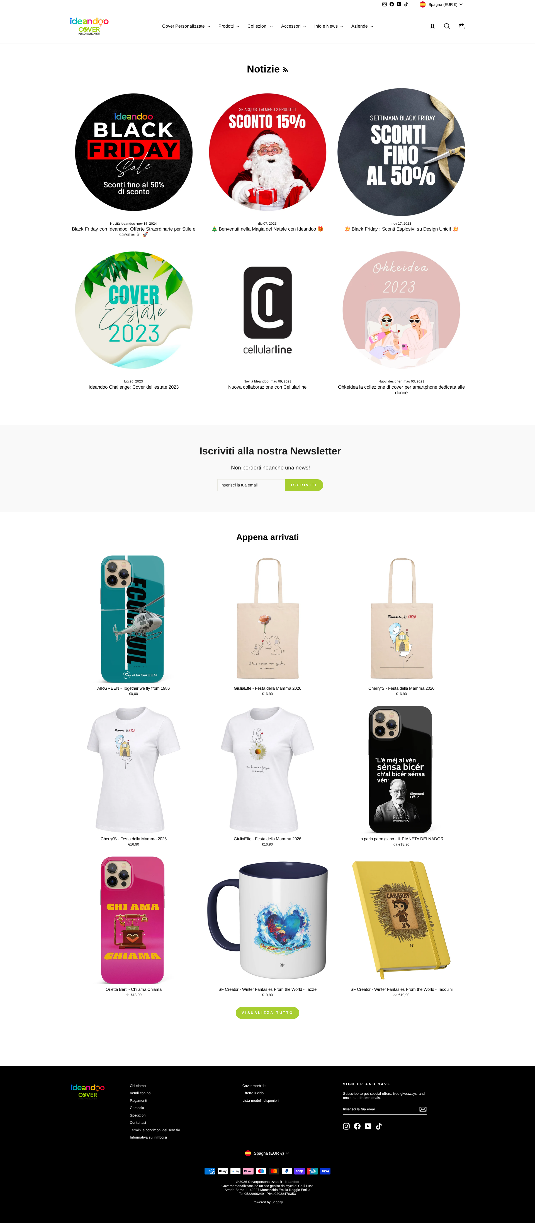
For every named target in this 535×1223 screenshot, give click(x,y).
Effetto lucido (253, 1093)
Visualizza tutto (267, 1013)
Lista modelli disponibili (260, 1100)
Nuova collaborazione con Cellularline (267, 387)
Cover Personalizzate (184, 26)
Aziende (360, 26)
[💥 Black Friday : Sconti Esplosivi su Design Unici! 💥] (401, 152)
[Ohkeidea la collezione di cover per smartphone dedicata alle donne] (401, 310)
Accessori (291, 26)
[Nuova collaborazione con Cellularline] (268, 310)
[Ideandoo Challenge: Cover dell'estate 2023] (134, 310)
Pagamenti (138, 1100)
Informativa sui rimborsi (148, 1137)
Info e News (326, 26)
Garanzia (137, 1108)
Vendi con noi (140, 1093)
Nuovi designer (390, 381)
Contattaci (138, 1122)
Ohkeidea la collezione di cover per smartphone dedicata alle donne (401, 389)
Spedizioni (138, 1115)
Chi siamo (138, 1086)
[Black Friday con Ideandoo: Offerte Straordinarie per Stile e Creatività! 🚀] (134, 152)
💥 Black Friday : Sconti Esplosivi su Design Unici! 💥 (401, 229)
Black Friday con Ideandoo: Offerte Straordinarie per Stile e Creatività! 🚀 (133, 231)
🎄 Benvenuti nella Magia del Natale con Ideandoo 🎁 (267, 229)
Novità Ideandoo (122, 224)
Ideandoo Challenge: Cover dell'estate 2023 (134, 387)
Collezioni (258, 26)
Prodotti (226, 26)
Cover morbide (254, 1086)
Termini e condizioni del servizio (155, 1130)
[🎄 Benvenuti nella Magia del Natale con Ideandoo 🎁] (268, 152)
